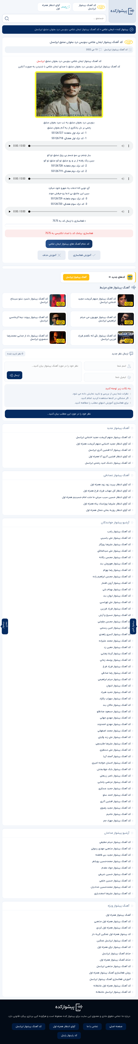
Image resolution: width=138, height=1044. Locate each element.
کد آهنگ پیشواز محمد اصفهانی (114, 730)
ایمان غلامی (108, 29)
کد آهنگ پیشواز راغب (119, 531)
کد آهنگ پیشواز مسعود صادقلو (114, 711)
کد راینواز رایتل (69, 1035)
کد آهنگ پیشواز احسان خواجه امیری (111, 763)
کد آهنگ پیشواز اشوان (118, 685)
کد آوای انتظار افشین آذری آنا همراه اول (110, 456)
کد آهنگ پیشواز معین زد (117, 647)
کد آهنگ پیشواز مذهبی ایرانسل (113, 966)
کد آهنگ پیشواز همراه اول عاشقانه (112, 985)
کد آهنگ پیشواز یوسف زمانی (115, 660)
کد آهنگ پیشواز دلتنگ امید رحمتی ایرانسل (108, 463)
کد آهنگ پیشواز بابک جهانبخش (114, 769)
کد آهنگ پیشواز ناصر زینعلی (115, 776)
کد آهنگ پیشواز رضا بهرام (117, 570)
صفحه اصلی (115, 1026)
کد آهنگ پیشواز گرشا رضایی (116, 653)
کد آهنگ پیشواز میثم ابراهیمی (114, 679)
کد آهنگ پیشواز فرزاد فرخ (117, 666)
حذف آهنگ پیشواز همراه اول (115, 960)
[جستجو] (6, 18)
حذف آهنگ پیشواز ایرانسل (116, 953)
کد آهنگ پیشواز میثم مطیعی (115, 842)
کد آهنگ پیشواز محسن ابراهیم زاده (112, 576)
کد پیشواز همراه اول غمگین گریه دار (111, 934)
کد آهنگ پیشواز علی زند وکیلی (114, 737)
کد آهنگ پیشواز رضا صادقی (116, 673)
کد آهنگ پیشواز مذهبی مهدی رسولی (111, 848)
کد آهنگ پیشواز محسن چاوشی (114, 621)
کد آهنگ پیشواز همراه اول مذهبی (112, 921)
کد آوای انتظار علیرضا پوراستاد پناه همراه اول (107, 503)
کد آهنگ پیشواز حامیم (118, 814)
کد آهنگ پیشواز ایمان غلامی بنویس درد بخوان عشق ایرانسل (86, 42)
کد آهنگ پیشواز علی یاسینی (116, 538)
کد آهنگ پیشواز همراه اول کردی (113, 928)
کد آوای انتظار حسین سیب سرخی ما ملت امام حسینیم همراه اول (96, 497)
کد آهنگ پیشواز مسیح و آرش (115, 615)
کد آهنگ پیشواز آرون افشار (116, 583)
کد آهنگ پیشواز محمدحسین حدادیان (111, 887)
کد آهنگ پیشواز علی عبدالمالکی (114, 551)
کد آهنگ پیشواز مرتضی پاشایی (114, 782)
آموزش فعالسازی (82, 255)
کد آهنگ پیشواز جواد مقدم (116, 868)
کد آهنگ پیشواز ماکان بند (117, 705)
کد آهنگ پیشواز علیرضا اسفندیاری (112, 893)
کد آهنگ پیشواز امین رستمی (115, 628)
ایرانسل (41, 61)
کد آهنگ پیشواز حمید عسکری (114, 788)
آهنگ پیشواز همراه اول (118, 915)
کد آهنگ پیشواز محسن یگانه (115, 557)
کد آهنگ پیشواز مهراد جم (117, 820)
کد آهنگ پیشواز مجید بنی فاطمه (113, 855)
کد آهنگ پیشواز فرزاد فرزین (115, 608)
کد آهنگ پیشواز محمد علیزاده (115, 641)
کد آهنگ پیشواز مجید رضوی (115, 808)
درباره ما (126, 1016)
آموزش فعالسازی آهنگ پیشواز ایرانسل (110, 979)
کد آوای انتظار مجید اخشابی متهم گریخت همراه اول (103, 444)
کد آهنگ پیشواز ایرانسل (87, 7)
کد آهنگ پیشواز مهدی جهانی (115, 718)
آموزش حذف (49, 255)
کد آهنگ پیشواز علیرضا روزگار (115, 544)
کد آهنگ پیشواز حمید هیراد (116, 692)
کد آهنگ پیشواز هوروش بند (115, 563)
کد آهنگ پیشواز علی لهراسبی (115, 602)
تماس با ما (92, 1026)
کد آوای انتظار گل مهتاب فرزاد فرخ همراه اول (107, 491)
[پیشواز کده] (122, 11)
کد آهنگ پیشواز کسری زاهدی (115, 634)
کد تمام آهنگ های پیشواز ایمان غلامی (69, 244)
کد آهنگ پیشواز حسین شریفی (114, 874)
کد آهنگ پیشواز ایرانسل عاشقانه (113, 992)
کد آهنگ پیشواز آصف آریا (117, 756)
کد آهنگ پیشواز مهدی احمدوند (114, 724)
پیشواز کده (122, 29)
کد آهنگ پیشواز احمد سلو (117, 795)
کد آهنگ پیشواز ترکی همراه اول (114, 947)
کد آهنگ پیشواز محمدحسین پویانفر (111, 861)
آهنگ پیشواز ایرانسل (76, 277)
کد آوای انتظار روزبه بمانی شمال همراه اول (108, 510)
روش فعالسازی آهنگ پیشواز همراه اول (110, 973)
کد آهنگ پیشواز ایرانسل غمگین (114, 940)
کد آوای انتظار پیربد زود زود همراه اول (110, 484)
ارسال (16, 375)
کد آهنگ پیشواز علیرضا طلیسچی (113, 743)
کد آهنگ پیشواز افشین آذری (115, 801)
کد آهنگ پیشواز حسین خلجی (115, 881)
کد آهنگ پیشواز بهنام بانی (117, 589)
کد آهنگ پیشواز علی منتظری (115, 750)
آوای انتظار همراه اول (51, 7)
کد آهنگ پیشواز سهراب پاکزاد (115, 698)
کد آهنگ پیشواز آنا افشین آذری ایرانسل (109, 450)
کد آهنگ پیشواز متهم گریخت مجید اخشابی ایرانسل (103, 437)
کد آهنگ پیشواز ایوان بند (117, 596)
